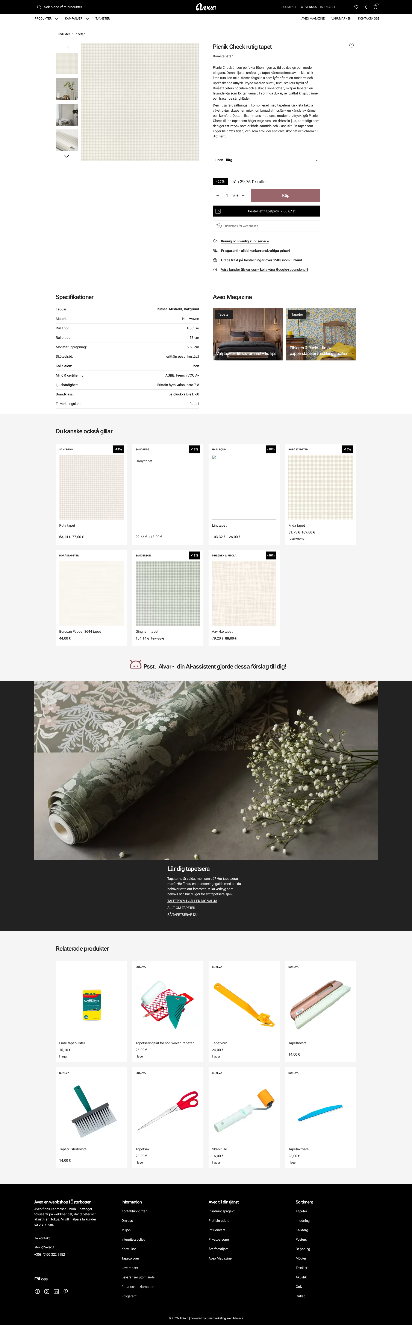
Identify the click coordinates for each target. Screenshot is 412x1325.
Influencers (217, 1230)
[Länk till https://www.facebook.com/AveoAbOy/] (37, 1291)
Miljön (126, 1230)
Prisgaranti (129, 1296)
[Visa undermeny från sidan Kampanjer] (87, 18)
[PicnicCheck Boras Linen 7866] (140, 102)
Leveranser (129, 1268)
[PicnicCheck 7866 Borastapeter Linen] (67, 140)
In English (328, 7)
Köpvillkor (129, 1249)
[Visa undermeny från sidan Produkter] (56, 18)
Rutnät (162, 309)
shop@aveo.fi (44, 1247)
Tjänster (102, 18)
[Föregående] (67, 47)
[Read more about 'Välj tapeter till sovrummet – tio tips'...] (248, 334)
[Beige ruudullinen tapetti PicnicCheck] (67, 89)
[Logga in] (366, 7)
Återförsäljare (219, 1249)
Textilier (301, 1268)
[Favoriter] (356, 7)
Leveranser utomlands (138, 1277)
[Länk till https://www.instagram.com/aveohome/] (47, 1291)
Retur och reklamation (137, 1287)
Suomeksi (289, 7)
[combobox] (277, 160)
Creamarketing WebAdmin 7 (224, 1318)
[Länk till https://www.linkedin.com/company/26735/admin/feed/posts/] (56, 1291)
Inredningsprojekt (221, 1211)
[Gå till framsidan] (206, 7)
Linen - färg (223, 160)
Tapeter (79, 34)
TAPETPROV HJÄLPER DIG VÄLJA (192, 901)
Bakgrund (191, 309)
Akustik (301, 1277)
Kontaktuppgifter (134, 1211)
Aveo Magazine (313, 18)
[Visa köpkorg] (375, 7)
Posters (301, 1239)
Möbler (301, 1258)
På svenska (308, 7)
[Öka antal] (243, 195)
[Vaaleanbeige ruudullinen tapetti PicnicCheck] (67, 115)
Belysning (303, 1249)
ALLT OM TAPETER (181, 908)
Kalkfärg (302, 1230)
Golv (299, 1287)
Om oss (127, 1221)
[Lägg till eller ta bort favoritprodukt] (351, 46)
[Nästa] (67, 156)
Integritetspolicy (133, 1239)
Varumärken (341, 18)
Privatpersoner (219, 1239)
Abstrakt (175, 309)
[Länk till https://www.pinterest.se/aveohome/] (65, 1291)
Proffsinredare (219, 1221)
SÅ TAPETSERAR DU (182, 915)
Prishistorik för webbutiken (240, 226)
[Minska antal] (217, 195)
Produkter (43, 18)
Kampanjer (73, 18)
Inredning (303, 1221)
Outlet (300, 1296)
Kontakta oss (368, 18)
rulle (235, 195)
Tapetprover (130, 1258)
